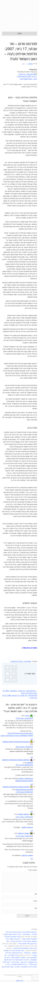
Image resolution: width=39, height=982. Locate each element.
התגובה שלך (32, 870)
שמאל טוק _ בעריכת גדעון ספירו (20, 661)
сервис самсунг (23, 814)
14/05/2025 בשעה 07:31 (24, 817)
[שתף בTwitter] (7, 667)
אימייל (35, 901)
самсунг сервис (23, 833)
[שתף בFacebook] (14, 667)
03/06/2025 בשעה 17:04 (24, 792)
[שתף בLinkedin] (14, 679)
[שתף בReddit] (7, 679)
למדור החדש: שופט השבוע (12, 934)
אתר (35, 908)
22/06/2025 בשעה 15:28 (24, 718)
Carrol (27, 716)
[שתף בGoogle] (14, 673)
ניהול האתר (19, 981)
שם (36, 894)
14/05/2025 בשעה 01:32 (24, 836)
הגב (31, 739)
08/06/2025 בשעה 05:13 (24, 765)
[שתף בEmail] (7, 673)
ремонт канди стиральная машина (16, 742)
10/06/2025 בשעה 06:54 (24, 747)
